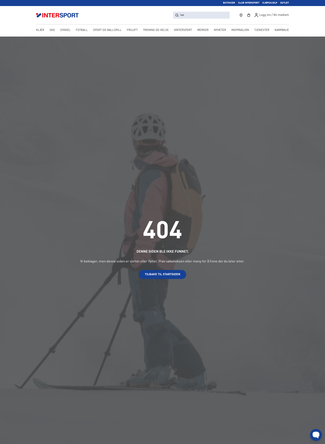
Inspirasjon (240, 30)
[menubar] (162, 31)
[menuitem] (262, 31)
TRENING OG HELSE (156, 30)
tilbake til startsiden (162, 274)
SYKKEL (65, 30)
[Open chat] (316, 435)
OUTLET (284, 3)
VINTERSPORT (183, 30)
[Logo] (59, 15)
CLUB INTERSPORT (248, 3)
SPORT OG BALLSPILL (107, 30)
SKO (52, 30)
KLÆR (40, 30)
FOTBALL (82, 30)
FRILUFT (132, 30)
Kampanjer (283, 30)
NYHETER (220, 30)
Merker (203, 30)
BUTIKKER (229, 3)
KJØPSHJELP (269, 3)
